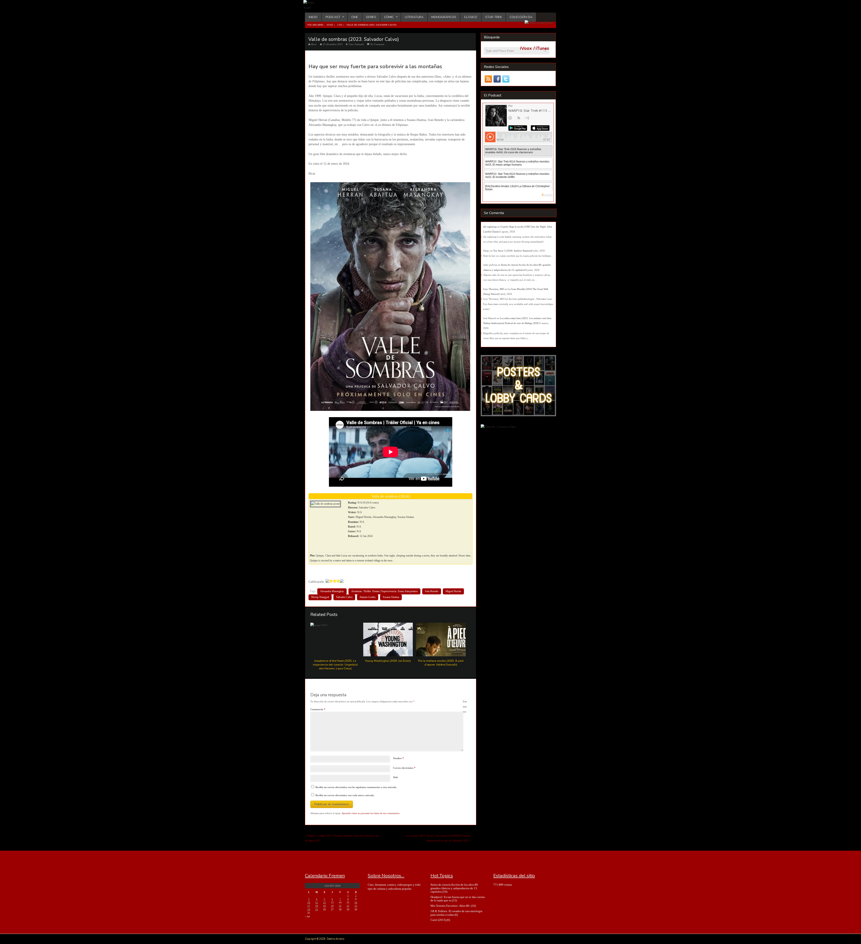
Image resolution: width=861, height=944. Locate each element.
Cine (354, 17)
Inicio (313, 17)
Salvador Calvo (344, 597)
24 (308, 909)
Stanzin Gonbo (368, 597)
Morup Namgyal (320, 597)
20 (332, 906)
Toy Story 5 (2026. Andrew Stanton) (512, 250)
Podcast (331, 17)
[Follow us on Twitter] (505, 79)
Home (330, 25)
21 (340, 906)
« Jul (307, 916)
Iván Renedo (431, 591)
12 (324, 902)
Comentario (317, 709)
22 (348, 906)
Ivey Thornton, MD (493, 289)
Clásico (470, 17)
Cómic (387, 17)
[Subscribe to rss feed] (488, 79)
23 (355, 906)
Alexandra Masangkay (332, 591)
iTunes (542, 48)
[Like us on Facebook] (497, 79)
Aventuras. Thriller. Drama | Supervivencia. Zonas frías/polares (384, 591)
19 (324, 906)
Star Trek (493, 17)
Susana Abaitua (391, 597)
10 (308, 902)
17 (308, 906)
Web (395, 777)
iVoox (526, 48)
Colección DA (521, 17)
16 (355, 902)
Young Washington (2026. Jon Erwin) (388, 661)
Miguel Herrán (453, 591)
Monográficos (443, 17)
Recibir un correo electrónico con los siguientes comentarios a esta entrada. (356, 787)
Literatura (414, 17)
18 (316, 906)
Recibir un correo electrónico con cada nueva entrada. (344, 795)
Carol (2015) (438, 920)
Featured (359, 44)
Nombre (398, 758)
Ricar (314, 44)
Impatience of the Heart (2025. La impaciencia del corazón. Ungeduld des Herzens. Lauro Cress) (335, 664)
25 (316, 909)
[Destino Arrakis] (313, 7)
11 (316, 902)
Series (371, 17)
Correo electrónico (404, 768)
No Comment (377, 44)
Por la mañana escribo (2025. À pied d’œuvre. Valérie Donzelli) (440, 662)
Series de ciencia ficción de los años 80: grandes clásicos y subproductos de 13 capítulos (454, 888)
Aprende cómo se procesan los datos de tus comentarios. (371, 813)
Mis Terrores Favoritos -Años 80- (450, 905)
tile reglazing (490, 226)
